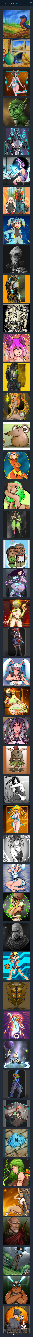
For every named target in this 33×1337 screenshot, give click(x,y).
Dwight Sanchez (9, 3)
